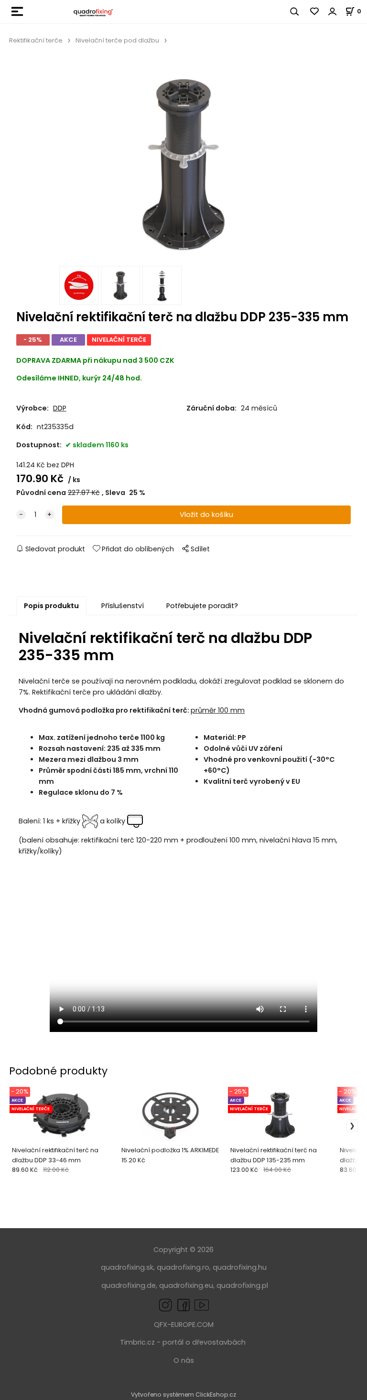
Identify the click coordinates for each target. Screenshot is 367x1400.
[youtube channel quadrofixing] (201, 1304)
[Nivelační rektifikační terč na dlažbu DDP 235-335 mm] (183, 160)
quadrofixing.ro (183, 1267)
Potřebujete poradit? (202, 606)
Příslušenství (122, 606)
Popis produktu (51, 606)
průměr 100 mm (218, 710)
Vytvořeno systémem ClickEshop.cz (183, 1394)
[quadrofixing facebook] (182, 1304)
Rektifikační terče (36, 40)
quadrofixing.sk (127, 1267)
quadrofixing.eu (186, 1285)
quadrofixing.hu (240, 1267)
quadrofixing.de (128, 1285)
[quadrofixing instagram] (165, 1304)
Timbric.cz (137, 1342)
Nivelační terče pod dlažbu (117, 40)
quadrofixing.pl (242, 1285)
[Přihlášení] (332, 11)
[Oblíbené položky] (315, 11)
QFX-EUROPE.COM (184, 1324)
